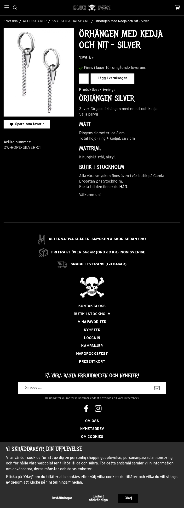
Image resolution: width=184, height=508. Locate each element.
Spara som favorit (28, 124)
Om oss (92, 421)
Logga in (92, 338)
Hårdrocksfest (92, 354)
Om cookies (92, 437)
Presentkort (92, 362)
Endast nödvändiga (98, 498)
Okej (128, 498)
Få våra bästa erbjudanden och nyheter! (92, 375)
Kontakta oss (92, 306)
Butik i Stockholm (92, 314)
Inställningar (62, 498)
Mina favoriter (92, 322)
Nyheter (92, 330)
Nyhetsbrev (92, 429)
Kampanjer (92, 346)
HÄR (123, 187)
